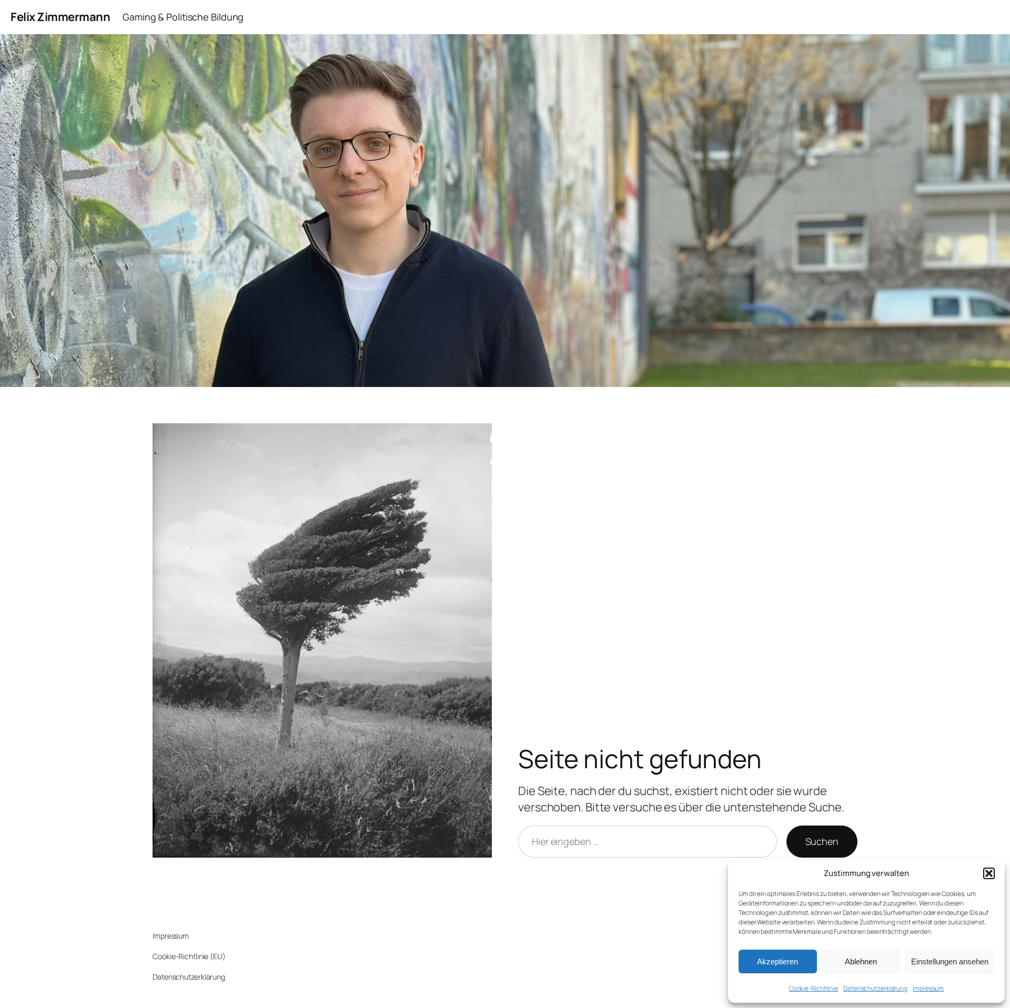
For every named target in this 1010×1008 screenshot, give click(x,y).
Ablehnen (861, 961)
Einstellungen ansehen (949, 961)
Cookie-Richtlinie (813, 988)
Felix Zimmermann (60, 17)
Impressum (928, 988)
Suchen (822, 841)
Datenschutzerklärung (875, 988)
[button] (989, 873)
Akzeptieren (777, 961)
